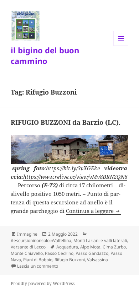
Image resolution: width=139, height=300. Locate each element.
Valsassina (97, 260)
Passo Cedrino (59, 253)
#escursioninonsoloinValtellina (41, 240)
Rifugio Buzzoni (70, 260)
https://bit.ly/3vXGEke (73, 168)
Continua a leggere (93, 210)
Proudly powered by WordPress (42, 283)
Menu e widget (121, 45)
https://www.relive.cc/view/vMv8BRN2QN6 (75, 176)
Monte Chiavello (27, 253)
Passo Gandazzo (92, 253)
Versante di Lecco (28, 247)
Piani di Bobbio (37, 260)
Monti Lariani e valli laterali (100, 240)
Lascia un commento (37, 266)
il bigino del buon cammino (45, 55)
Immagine (27, 234)
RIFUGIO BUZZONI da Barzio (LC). (65, 122)
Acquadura (67, 247)
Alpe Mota (90, 247)
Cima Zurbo (114, 247)
